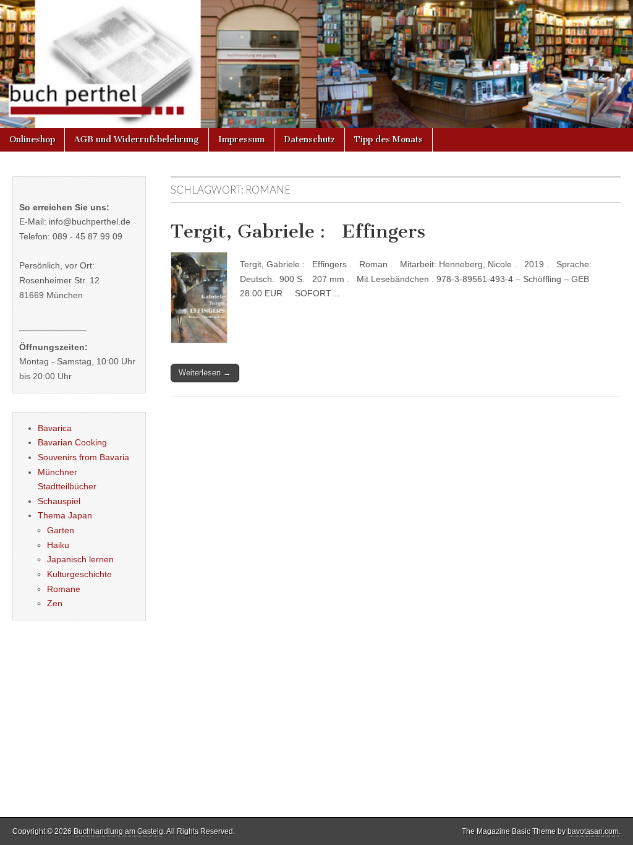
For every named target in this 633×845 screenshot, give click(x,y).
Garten (60, 530)
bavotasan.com (593, 831)
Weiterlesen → (205, 372)
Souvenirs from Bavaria (83, 457)
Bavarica (55, 428)
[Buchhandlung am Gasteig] (316, 64)
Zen (54, 603)
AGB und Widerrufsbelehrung (136, 139)
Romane (63, 589)
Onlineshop (32, 139)
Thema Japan (65, 515)
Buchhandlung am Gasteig (118, 831)
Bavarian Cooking (72, 442)
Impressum (241, 139)
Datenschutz (309, 139)
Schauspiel (59, 501)
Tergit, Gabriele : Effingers (298, 231)
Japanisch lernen (80, 559)
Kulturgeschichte (79, 574)
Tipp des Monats (388, 139)
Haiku (58, 545)
